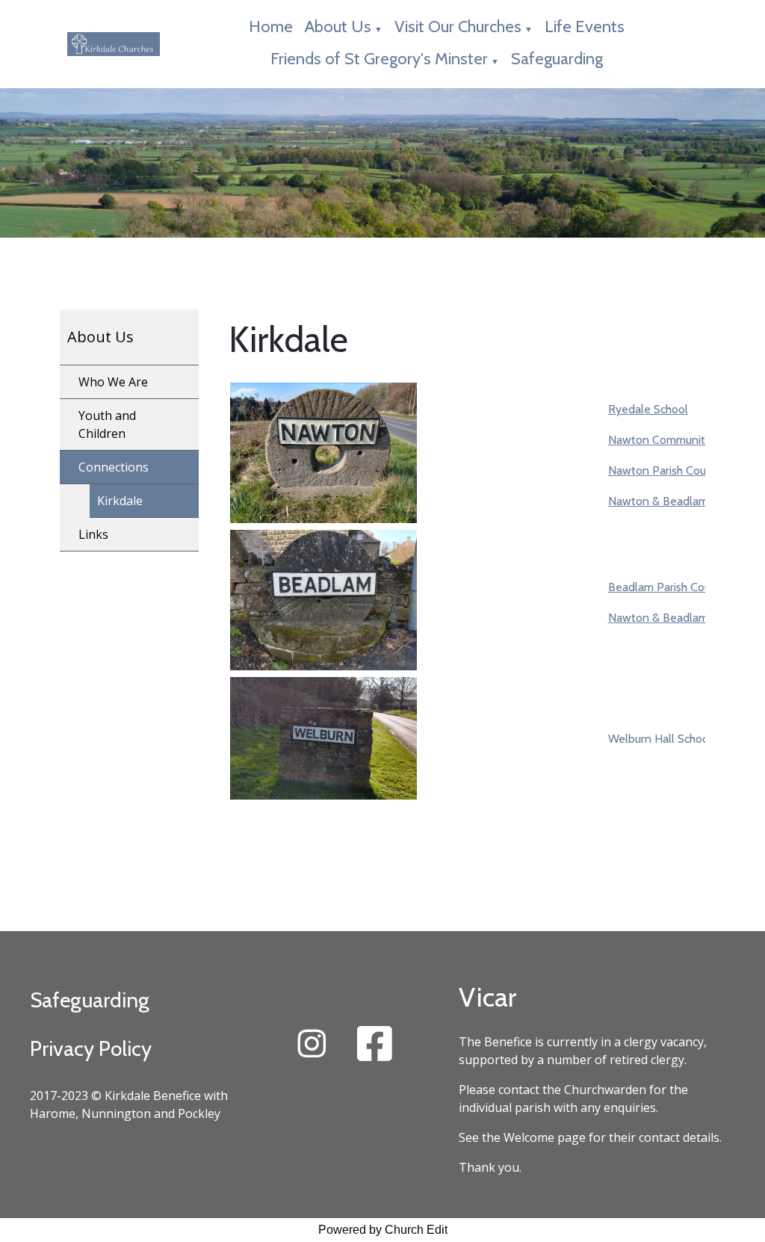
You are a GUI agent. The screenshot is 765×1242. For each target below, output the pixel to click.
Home (271, 26)
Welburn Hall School (660, 739)
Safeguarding (557, 59)
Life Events (585, 26)
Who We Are (113, 382)
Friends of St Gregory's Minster (379, 59)
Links (93, 534)
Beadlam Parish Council (668, 587)
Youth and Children (107, 424)
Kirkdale (120, 500)
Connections (113, 467)
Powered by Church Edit (382, 1229)
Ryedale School (648, 409)
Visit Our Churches (457, 26)
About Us (338, 26)
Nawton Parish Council (665, 470)
